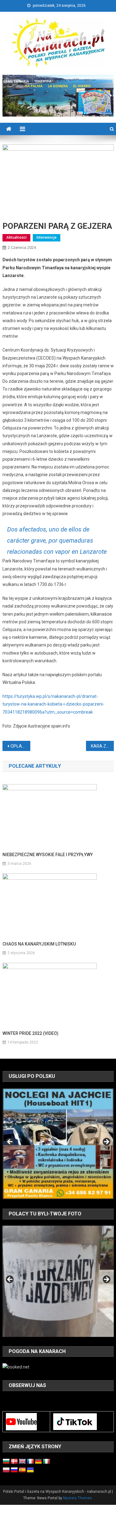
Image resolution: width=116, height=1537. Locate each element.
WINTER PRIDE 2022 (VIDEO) (30, 1033)
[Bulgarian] (6, 1461)
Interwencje (47, 237)
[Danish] (14, 1461)
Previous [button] (10, 1142)
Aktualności (16, 237)
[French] (30, 1461)
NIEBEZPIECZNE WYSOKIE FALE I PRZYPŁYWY (47, 854)
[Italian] (46, 1461)
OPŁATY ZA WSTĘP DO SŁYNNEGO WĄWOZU (20, 746)
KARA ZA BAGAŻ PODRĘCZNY (102, 746)
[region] (58, 1143)
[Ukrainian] (30, 1470)
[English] (22, 1461)
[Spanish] (22, 1470)
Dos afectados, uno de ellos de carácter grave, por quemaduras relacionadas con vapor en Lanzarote (57, 540)
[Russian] (14, 1470)
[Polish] (6, 1470)
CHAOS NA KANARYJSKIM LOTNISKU (39, 943)
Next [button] (106, 1142)
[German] (38, 1461)
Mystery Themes (77, 1498)
